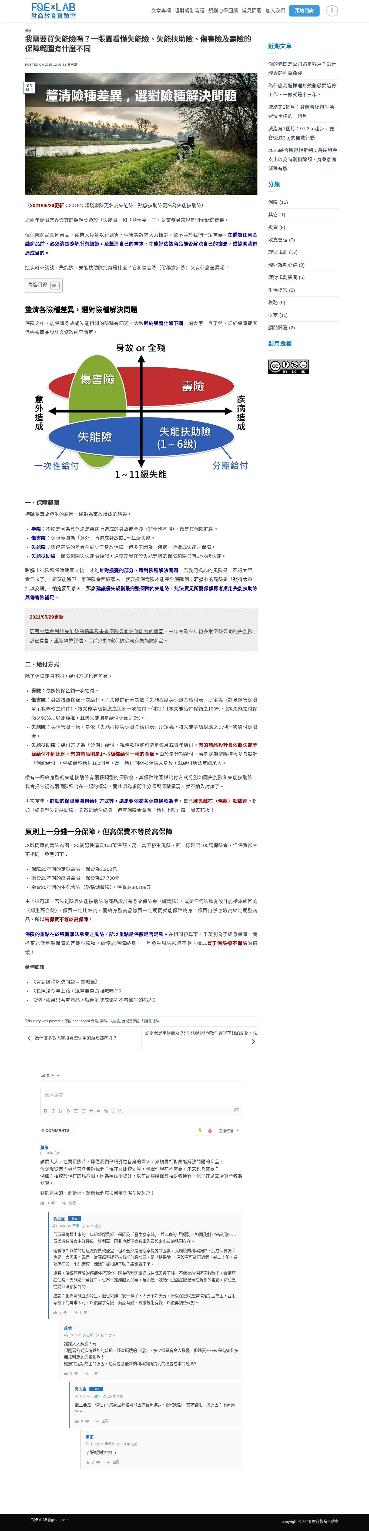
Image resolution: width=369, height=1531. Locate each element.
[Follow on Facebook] (332, 11)
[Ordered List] (76, 1111)
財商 (273, 315)
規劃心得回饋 (223, 11)
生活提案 (278, 290)
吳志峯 (72, 64)
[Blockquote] (91, 1111)
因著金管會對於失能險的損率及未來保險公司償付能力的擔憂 (97, 631)
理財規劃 (278, 252)
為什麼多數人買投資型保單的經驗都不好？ (75, 1038)
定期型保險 (131, 1021)
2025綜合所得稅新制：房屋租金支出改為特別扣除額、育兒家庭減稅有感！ (302, 159)
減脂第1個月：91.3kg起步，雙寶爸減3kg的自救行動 (301, 133)
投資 (273, 227)
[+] (121, 1110)
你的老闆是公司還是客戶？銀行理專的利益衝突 (302, 68)
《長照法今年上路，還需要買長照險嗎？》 (77, 991)
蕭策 (75, 1226)
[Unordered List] (83, 1111)
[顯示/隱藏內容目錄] (52, 285)
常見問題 (251, 11)
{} (113, 1110)
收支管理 (278, 240)
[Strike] (68, 1111)
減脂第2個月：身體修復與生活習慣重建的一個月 (301, 111)
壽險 (103, 1021)
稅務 (273, 302)
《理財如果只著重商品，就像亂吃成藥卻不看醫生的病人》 (94, 1000)
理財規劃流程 (189, 11)
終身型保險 (150, 1021)
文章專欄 (161, 11)
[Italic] (53, 1111)
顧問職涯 (278, 327)
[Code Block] (98, 1111)
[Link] (106, 1111)
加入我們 (275, 11)
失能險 (114, 1021)
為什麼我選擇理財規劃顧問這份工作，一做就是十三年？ (302, 90)
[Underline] (61, 1111)
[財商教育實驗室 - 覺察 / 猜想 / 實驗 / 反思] (53, 10)
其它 (273, 214)
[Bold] (45, 1111)
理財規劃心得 (282, 265)
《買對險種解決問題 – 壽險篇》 (65, 982)
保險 (28, 31)
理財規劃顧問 (282, 277)
